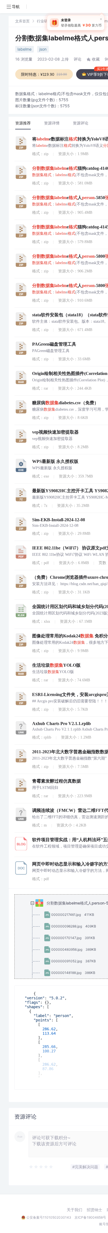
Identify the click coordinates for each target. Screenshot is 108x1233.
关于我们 (74, 1210)
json (43, 49)
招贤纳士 (94, 1210)
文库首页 (22, 21)
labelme (24, 49)
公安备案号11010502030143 (48, 1217)
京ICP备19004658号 (90, 1217)
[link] (22, 21)
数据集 (63, 21)
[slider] (41, 1167)
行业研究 (44, 21)
